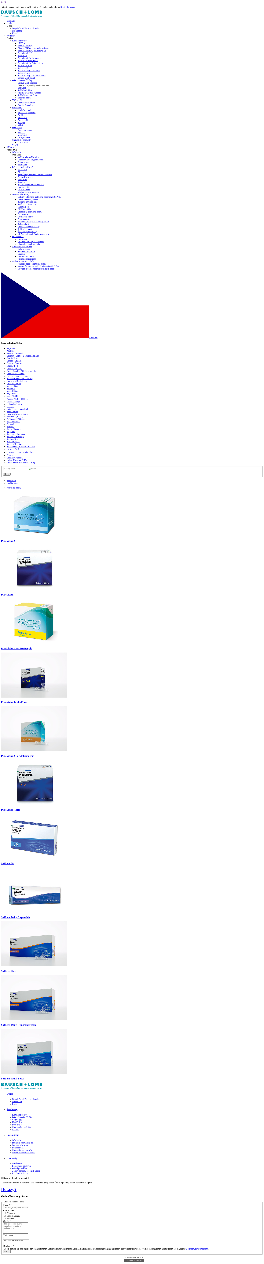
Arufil (20, 115)
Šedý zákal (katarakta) (27, 204)
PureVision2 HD (25, 53)
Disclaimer (8, 1246)
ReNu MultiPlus (25, 90)
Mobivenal (22, 135)
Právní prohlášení (19, 1168)
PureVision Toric (25, 65)
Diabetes (21, 254)
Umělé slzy (17, 107)
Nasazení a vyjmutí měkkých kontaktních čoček (38, 266)
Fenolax (21, 132)
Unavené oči (23, 187)
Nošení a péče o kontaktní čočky (32, 264)
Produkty (11, 36)
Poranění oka (18, 236)
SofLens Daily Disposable (29, 70)
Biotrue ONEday (25, 45)
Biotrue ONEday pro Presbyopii (32, 50)
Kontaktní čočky (19, 41)
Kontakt (15, 33)
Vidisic (21, 125)
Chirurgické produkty (21, 140)
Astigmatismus (24, 162)
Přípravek (10, 1213)
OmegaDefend (24, 137)
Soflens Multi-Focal (26, 78)
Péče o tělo (17, 127)
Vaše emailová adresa (13, 1240)
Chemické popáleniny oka (29, 244)
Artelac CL (22, 117)
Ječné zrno (22, 179)
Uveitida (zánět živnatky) (28, 226)
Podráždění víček (25, 177)
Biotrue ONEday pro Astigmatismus (33, 48)
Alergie (21, 172)
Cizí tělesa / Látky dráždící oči (31, 241)
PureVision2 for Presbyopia (30, 58)
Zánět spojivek (24, 189)
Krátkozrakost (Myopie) (28, 157)
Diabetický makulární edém (30, 212)
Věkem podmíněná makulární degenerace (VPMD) (40, 197)
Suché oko (22, 169)
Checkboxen (8, 1210)
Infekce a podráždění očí (22, 167)
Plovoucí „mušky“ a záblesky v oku (33, 221)
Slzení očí (22, 182)
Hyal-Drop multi (25, 110)
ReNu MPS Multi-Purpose (29, 93)
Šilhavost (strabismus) (27, 231)
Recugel (21, 122)
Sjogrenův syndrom (26, 251)
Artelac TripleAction (26, 112)
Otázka (7, 1221)
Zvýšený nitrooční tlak (27, 202)
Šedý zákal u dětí (25, 229)
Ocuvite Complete (25, 105)
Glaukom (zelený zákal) (28, 199)
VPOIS (15, 145)
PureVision (22, 55)
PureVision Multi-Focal (28, 60)
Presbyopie (22, 164)
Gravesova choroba (26, 256)
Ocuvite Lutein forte (26, 103)
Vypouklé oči (23, 207)
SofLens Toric (24, 73)
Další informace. (67, 7)
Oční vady (16, 152)
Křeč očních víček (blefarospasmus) (33, 234)
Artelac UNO (23, 120)
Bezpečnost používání (21, 1166)
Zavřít (3, 2)
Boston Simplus (24, 98)
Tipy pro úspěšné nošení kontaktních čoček (36, 269)
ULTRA (21, 43)
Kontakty (12, 1158)
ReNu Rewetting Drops (28, 95)
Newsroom (17, 31)
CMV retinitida (24, 209)
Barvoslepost (23, 219)
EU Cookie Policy (20, 1173)
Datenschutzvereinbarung (197, 1249)
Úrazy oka (22, 239)
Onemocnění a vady (21, 194)
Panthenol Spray (25, 130)
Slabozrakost (23, 224)
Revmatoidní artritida (27, 259)
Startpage (11, 21)
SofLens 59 (23, 68)
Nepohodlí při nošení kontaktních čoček (35, 174)
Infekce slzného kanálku (28, 192)
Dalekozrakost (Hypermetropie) (31, 160)
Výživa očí (17, 100)
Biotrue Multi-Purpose (27, 83)
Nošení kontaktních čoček (23, 261)
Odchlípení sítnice (25, 217)
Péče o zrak (12, 147)
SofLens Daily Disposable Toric (32, 75)
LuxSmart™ (23, 142)
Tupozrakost (23, 214)
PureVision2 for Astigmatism (30, 63)
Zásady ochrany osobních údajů (26, 1171)
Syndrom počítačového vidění (31, 184)
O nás (9, 23)
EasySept (22, 88)
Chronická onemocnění (22, 246)
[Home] (21, 16)
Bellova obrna (24, 249)
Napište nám (12, 483)
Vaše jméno (8, 1235)
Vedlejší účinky (13, 1216)
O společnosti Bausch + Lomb (25, 28)
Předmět (7, 1205)
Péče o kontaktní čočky (22, 80)
